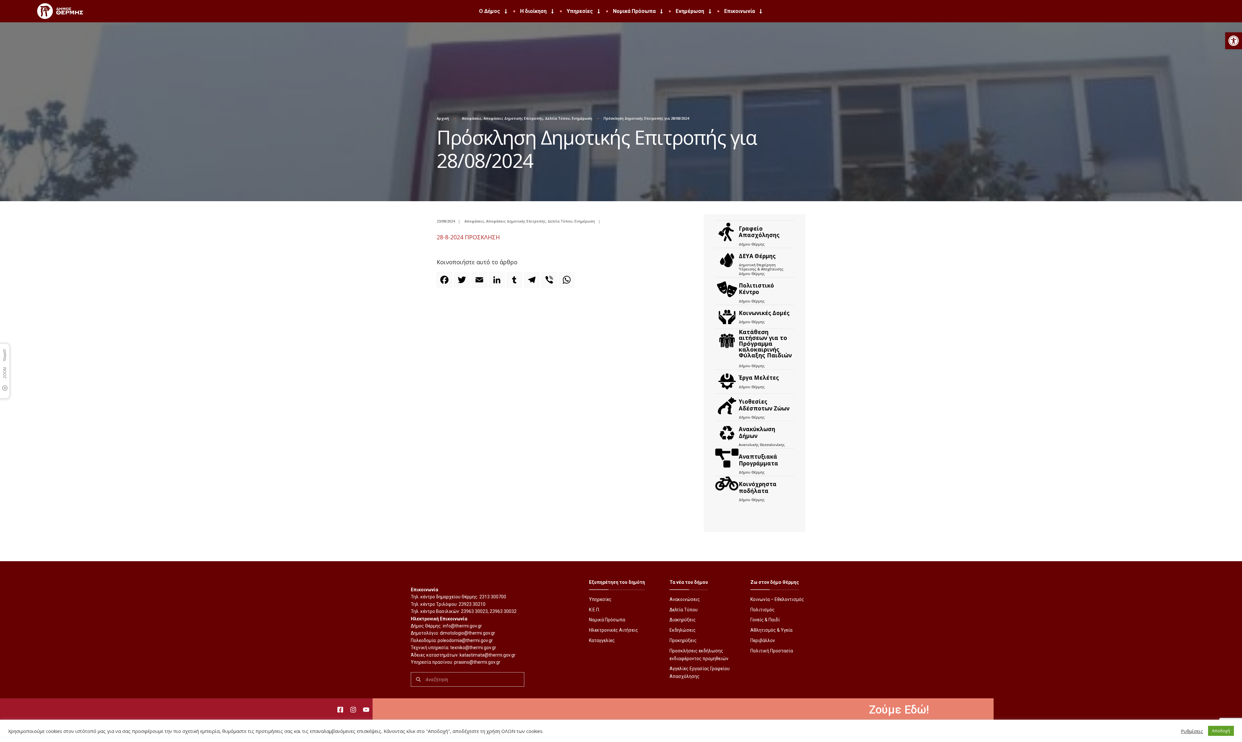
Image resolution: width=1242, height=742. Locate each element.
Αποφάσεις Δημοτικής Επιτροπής (513, 118)
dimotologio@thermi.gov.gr (467, 633)
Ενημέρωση (690, 11)
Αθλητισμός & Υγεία (771, 630)
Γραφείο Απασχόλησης (759, 232)
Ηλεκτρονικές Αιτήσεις (613, 630)
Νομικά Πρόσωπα (634, 11)
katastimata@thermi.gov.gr (488, 655)
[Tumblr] (515, 282)
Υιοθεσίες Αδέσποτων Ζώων (764, 405)
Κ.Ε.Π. (594, 609)
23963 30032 (503, 611)
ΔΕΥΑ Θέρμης (757, 256)
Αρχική (443, 118)
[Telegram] (532, 282)
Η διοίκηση (533, 11)
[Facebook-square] (340, 709)
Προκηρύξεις (683, 640)
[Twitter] (463, 282)
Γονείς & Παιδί (765, 619)
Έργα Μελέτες (759, 377)
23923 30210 (472, 604)
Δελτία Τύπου (557, 118)
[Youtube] (366, 709)
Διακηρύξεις (683, 619)
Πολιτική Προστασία (771, 650)
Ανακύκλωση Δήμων (757, 432)
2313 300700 (492, 596)
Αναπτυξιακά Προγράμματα (758, 460)
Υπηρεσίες (580, 11)
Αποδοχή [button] (1221, 731)
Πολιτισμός (762, 609)
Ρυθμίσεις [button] (1192, 731)
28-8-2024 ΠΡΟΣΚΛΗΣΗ (468, 237)
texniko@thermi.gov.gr (473, 647)
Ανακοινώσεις (685, 599)
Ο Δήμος (489, 11)
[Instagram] (353, 709)
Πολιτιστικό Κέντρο (756, 289)
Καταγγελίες (602, 640)
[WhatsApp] (567, 282)
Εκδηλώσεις (683, 630)
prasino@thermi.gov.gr (477, 662)
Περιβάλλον (762, 640)
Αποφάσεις (472, 118)
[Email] (480, 282)
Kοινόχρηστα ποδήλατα (758, 487)
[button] (1233, 40)
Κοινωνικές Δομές (764, 313)
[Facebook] (445, 282)
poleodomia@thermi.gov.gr (465, 640)
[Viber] (550, 282)
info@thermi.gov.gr (462, 625)
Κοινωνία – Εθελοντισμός (777, 599)
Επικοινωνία (739, 11)
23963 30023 (474, 611)
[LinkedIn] (498, 282)
